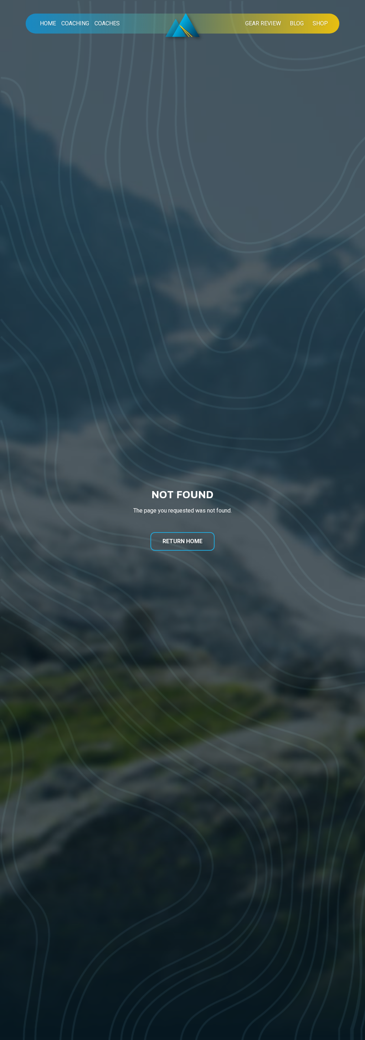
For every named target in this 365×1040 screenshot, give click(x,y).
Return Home (182, 541)
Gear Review (263, 23)
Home (48, 23)
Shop (320, 23)
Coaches (107, 23)
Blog (297, 23)
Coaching (75, 23)
